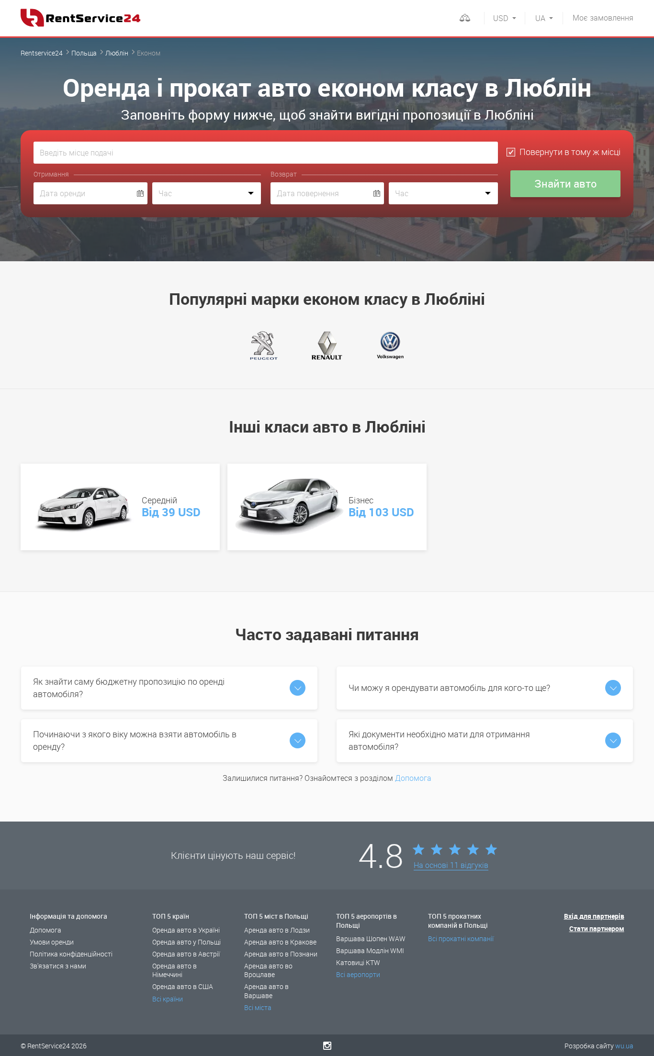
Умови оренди (52, 941)
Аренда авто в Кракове (280, 941)
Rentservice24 (42, 52)
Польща (84, 52)
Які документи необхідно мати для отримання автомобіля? (439, 740)
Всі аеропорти (358, 974)
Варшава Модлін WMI (370, 950)
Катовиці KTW (358, 962)
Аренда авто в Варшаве (266, 991)
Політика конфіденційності (71, 953)
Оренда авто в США (182, 986)
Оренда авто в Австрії (186, 953)
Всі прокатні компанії (461, 938)
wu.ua (624, 1045)
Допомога (413, 778)
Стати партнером (596, 928)
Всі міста (257, 1007)
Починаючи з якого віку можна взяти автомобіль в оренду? (135, 740)
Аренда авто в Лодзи (277, 929)
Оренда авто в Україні (186, 929)
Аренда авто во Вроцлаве (268, 970)
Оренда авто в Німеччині (174, 970)
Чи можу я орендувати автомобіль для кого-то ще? (449, 687)
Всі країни (167, 998)
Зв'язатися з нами (58, 965)
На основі (451, 865)
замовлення (603, 17)
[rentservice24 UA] (80, 17)
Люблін (116, 52)
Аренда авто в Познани (280, 953)
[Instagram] (327, 1045)
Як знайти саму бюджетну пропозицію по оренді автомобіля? (129, 688)
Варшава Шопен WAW (371, 938)
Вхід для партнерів (594, 916)
